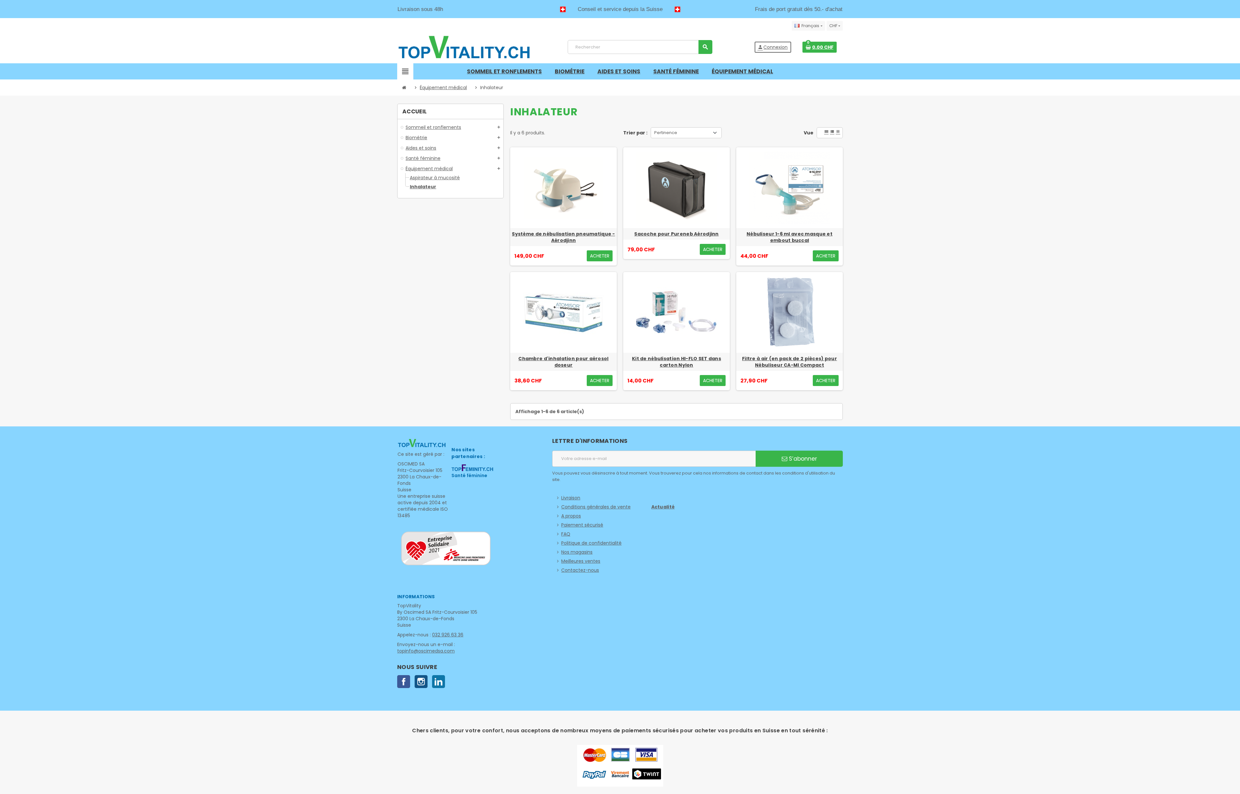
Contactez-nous (580, 570)
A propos (571, 516)
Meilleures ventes (580, 561)
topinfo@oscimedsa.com (426, 651)
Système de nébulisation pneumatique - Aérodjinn (563, 237)
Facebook (403, 681)
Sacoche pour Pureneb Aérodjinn (676, 234)
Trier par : (635, 133)
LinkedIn (438, 681)
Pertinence (665, 133)
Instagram (421, 681)
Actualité (663, 507)
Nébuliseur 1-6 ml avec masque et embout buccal (789, 237)
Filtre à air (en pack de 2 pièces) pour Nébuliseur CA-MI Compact (789, 361)
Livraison (570, 498)
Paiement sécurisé (582, 525)
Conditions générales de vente (596, 507)
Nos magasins (577, 552)
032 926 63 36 (447, 635)
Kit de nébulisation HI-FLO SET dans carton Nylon (676, 361)
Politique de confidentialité (591, 543)
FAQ (565, 534)
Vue (808, 133)
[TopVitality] (464, 47)
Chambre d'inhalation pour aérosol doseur (563, 361)
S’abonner (802, 459)
